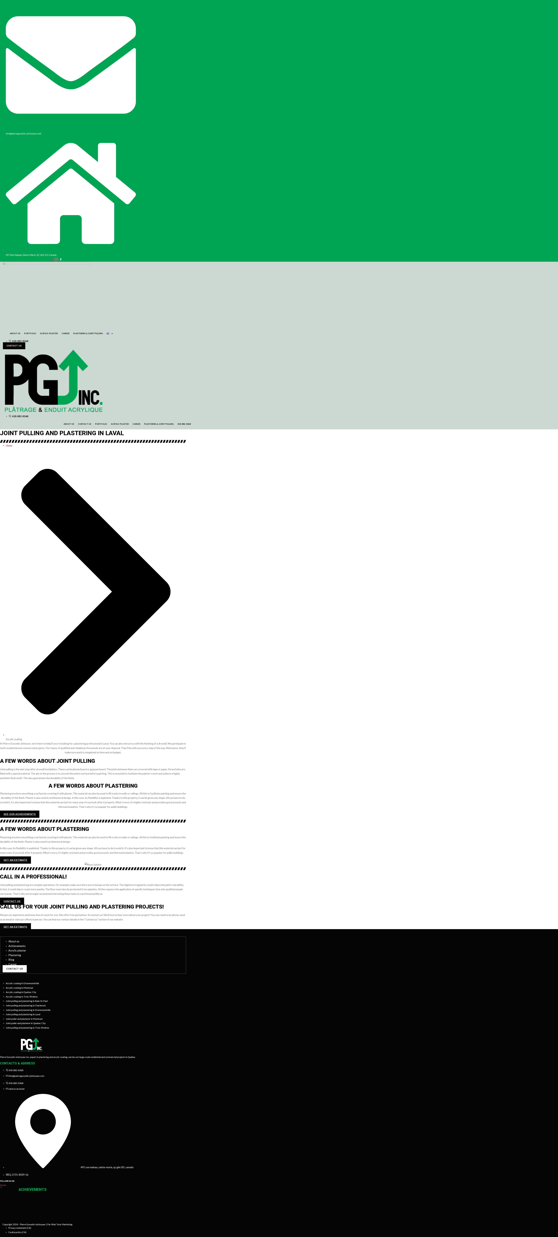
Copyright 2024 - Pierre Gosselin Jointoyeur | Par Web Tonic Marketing (37, 1224)
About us (15, 333)
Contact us (84, 424)
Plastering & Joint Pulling (88, 333)
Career (65, 333)
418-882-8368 (184, 424)
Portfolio (30, 333)
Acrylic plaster (49, 333)
